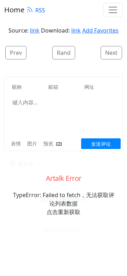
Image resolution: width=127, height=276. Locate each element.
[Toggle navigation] (113, 10)
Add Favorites (100, 30)
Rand (64, 53)
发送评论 (101, 143)
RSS (40, 10)
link (35, 30)
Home (14, 10)
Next (111, 53)
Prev (16, 53)
